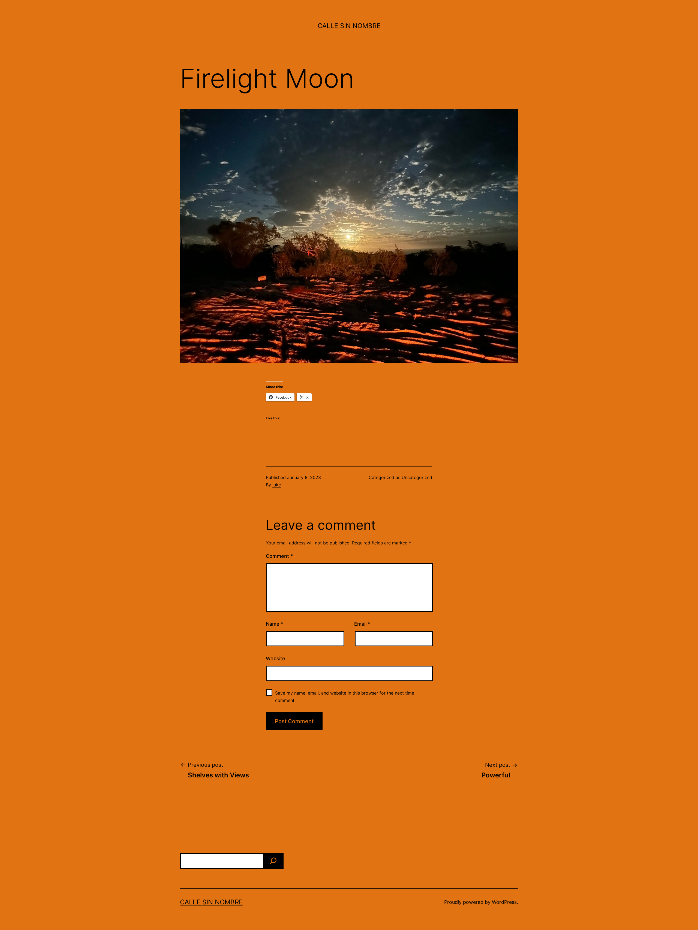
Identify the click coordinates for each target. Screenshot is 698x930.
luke (276, 484)
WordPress (504, 902)
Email (362, 624)
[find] (273, 861)
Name (274, 624)
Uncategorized (417, 477)
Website (275, 658)
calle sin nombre (349, 26)
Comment (279, 556)
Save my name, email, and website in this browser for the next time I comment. (346, 696)
